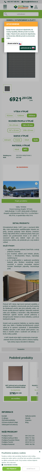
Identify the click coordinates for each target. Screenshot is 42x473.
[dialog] (21, 461)
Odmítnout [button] (31, 469)
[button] (21, 465)
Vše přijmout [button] (11, 469)
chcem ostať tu (13, 43)
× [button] (39, 452)
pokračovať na (26, 48)
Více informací (11, 462)
